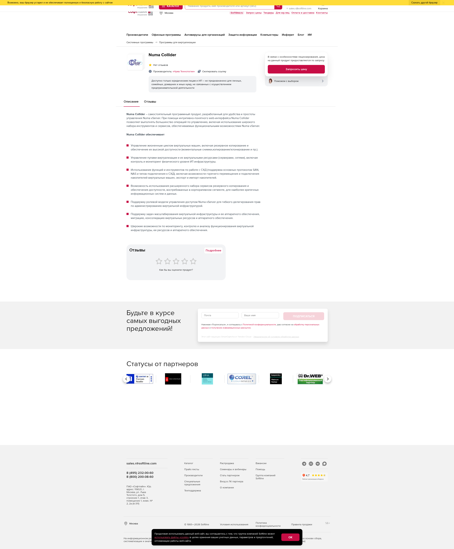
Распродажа (227, 463)
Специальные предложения (192, 483)
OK (290, 537)
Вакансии (261, 463)
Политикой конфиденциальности (259, 324)
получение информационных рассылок (231, 328)
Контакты (322, 12)
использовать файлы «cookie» (171, 537)
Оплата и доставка (302, 12)
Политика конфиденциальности (268, 524)
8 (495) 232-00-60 (139, 473)
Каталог (188, 463)
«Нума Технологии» (184, 71)
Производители (193, 475)
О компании (227, 487)
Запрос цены (254, 12)
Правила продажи (301, 524)
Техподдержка (192, 490)
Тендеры (268, 12)
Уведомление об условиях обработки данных (276, 336)
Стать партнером (229, 475)
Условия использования (234, 524)
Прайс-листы (191, 469)
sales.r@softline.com (300, 8)
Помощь (260, 469)
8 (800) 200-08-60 (139, 477)
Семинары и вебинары (233, 469)
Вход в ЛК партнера (231, 481)
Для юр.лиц (283, 12)
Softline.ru (237, 12)
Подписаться (303, 316)
